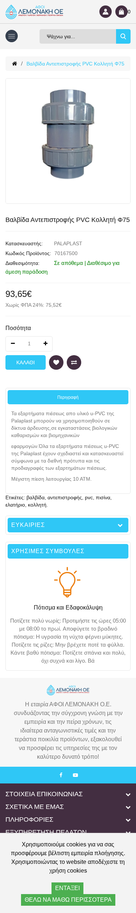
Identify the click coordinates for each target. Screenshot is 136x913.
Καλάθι (25, 362)
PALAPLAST (68, 243)
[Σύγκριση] (74, 362)
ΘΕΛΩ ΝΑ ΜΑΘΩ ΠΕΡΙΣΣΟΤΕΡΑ (68, 900)
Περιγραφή (68, 397)
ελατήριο (15, 505)
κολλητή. (38, 505)
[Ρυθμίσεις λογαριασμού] (105, 11)
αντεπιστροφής (65, 497)
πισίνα (103, 497)
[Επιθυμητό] (56, 362)
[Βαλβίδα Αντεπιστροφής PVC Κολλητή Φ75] (68, 141)
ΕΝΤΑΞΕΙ (67, 888)
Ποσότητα (18, 328)
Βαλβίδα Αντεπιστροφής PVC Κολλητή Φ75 (75, 64)
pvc (89, 497)
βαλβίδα (35, 497)
